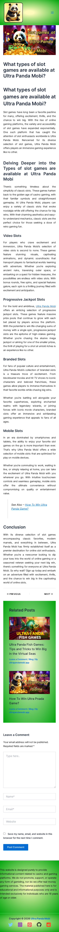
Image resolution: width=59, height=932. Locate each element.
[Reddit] (48, 924)
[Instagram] (20, 924)
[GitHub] (39, 924)
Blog (31, 659)
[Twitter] (10, 924)
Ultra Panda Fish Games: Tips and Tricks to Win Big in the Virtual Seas (28, 649)
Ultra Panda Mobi (46, 306)
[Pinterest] (29, 924)
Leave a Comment (18, 659)
